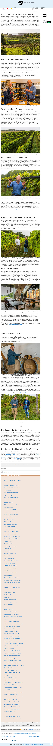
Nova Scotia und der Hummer (10, 478)
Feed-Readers (30, 729)
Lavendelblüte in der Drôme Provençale (12, 580)
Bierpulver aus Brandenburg (10, 553)
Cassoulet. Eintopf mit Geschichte (11, 589)
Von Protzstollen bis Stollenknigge (11, 538)
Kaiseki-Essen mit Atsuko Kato (10, 524)
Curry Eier (6, 570)
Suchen (48, 22)
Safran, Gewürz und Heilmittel (10, 699)
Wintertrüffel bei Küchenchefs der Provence (13, 616)
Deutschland (35, 8)
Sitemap (31, 744)
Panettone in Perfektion (9, 648)
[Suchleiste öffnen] (48, 7)
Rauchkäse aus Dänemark (9, 606)
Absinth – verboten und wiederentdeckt (12, 653)
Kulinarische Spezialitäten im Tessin (11, 621)
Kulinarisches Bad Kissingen (10, 658)
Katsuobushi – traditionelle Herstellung (12, 709)
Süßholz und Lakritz (8, 597)
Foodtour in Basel (7, 689)
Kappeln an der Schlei (10, 454)
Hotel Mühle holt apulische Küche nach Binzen (13, 696)
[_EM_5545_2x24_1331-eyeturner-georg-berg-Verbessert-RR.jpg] (20, 297)
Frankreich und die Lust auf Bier (10, 565)
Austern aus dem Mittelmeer (10, 568)
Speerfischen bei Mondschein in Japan (12, 706)
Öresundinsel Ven (17, 458)
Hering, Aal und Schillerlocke (10, 516)
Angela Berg (5, 472)
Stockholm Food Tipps (8, 502)
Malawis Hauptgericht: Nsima (10, 546)
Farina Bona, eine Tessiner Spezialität (12, 645)
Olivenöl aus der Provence (9, 592)
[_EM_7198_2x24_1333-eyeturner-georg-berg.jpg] (20, 183)
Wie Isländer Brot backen (9, 558)
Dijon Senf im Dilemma (8, 594)
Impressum (36, 744)
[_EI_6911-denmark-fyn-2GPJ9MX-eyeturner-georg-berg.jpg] (20, 407)
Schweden (34, 11)
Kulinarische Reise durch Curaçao (11, 512)
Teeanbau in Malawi (8, 541)
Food (24, 7)
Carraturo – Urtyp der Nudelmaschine (12, 626)
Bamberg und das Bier (8, 675)
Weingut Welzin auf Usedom (20, 209)
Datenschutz (40, 744)
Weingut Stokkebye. (22, 392)
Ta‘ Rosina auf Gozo (8, 521)
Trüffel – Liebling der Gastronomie (11, 602)
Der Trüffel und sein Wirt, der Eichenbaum (13, 638)
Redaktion (43, 7)
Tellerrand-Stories (8, 7)
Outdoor (29, 7)
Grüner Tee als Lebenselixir (9, 711)
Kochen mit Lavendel (8, 575)
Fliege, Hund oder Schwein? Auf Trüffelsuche (13, 643)
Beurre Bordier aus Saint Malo (10, 599)
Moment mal (35, 7)
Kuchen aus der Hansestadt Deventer (12, 577)
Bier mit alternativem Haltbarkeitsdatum (12, 660)
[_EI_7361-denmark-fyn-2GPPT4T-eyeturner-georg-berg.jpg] (20, 42)
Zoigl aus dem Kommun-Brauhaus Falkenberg (13, 682)
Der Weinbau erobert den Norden (11, 514)
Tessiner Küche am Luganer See (10, 670)
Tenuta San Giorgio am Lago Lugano (11, 662)
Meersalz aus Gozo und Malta (10, 534)
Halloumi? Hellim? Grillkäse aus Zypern (12, 582)
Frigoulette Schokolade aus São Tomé (12, 587)
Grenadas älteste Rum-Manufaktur (11, 704)
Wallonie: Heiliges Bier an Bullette (11, 499)
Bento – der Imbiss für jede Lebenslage (12, 684)
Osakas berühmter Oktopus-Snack (11, 485)
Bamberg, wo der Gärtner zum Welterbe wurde (14, 665)
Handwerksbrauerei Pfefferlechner (11, 585)
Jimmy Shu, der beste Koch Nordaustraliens (13, 718)
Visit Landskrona (17, 464)
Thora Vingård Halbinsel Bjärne (15, 324)
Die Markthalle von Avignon (9, 563)
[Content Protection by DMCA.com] (3, 468)
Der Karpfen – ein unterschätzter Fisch (12, 536)
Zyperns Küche (7, 551)
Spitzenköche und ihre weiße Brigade (12, 614)
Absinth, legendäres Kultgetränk (10, 611)
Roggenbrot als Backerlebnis (10, 679)
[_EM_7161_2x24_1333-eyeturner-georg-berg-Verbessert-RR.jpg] (20, 92)
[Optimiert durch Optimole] (51, 744)
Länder (15, 7)
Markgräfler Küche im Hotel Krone (11, 694)
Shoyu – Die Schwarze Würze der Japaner (12, 701)
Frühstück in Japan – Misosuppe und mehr (13, 687)
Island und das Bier (8, 555)
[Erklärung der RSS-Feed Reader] (20, 729)
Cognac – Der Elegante (9, 495)
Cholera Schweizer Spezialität (10, 572)
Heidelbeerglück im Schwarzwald (11, 492)
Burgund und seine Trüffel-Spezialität (12, 650)
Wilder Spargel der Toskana (10, 619)
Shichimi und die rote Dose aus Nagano (12, 480)
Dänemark (34, 9)
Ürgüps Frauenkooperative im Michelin (12, 487)
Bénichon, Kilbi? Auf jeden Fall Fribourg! (12, 529)
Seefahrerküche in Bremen (9, 507)
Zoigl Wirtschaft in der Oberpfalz (11, 631)
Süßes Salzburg (7, 548)
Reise (21, 7)
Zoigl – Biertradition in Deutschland (11, 633)
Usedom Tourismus (27, 464)
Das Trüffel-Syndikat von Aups (10, 641)
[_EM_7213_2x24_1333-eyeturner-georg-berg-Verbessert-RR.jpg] (20, 140)
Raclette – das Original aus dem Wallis (12, 636)
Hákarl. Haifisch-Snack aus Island (11, 560)
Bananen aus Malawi (8, 543)
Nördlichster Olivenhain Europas (10, 677)
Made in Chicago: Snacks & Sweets (11, 531)
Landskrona (3, 457)
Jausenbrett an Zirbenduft (9, 526)
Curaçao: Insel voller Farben (34, 736)
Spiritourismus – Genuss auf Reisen (11, 497)
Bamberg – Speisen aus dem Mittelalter (12, 655)
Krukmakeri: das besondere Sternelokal (12, 504)
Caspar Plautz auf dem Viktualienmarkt (12, 714)
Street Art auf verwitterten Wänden (8, 736)
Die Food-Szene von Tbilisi (9, 490)
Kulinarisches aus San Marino (10, 509)
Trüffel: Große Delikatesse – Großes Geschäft (13, 623)
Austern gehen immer (8, 604)
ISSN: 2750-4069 (26, 744)
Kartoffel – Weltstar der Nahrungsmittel (12, 716)
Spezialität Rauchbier (8, 609)
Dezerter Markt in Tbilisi (9, 519)
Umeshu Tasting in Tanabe (9, 482)
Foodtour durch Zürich (8, 667)
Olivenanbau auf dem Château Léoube (12, 628)
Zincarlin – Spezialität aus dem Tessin (12, 672)
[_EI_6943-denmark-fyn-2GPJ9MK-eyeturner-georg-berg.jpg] (20, 358)
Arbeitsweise (7, 722)
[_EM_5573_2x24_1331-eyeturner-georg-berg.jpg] (20, 243)
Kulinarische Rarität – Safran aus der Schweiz (13, 692)
